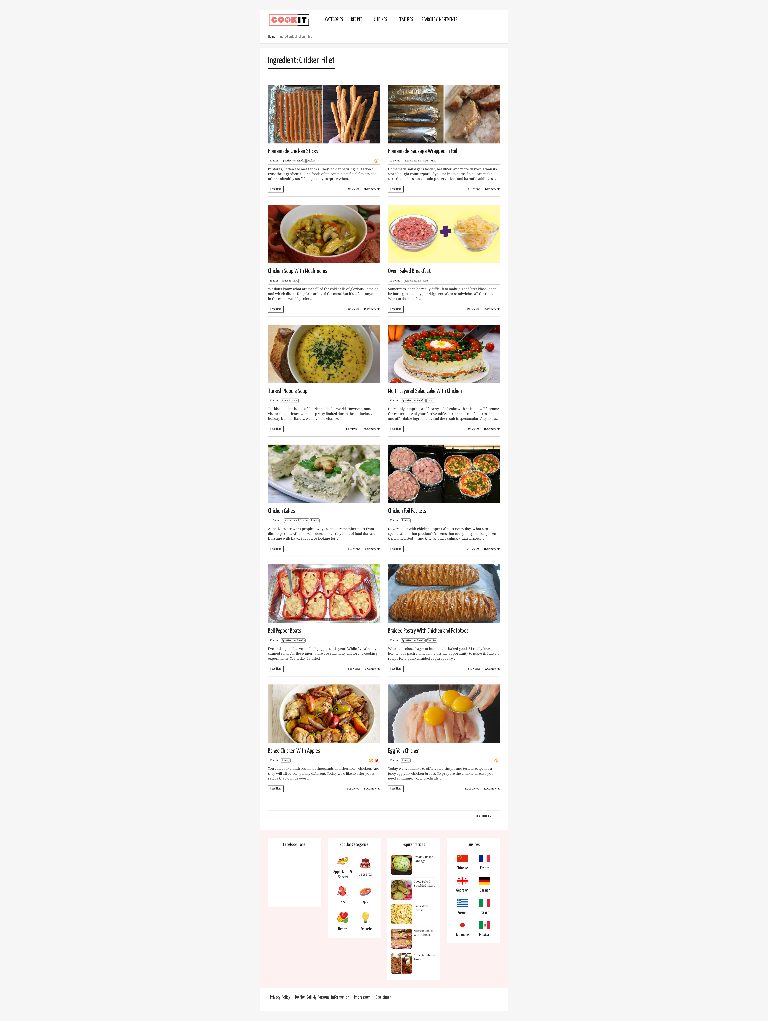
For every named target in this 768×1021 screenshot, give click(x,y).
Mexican (485, 935)
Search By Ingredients (439, 19)
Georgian (462, 890)
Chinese (462, 868)
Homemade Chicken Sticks (293, 151)
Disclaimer (383, 997)
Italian (484, 913)
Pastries (431, 640)
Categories (334, 19)
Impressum (362, 997)
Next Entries (483, 816)
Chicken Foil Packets (407, 511)
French (485, 868)
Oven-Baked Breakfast (409, 271)
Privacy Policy (280, 997)
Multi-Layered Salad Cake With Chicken (425, 391)
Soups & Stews (290, 280)
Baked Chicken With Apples (294, 751)
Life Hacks (365, 929)
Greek (462, 913)
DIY (343, 903)
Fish (365, 903)
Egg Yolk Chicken (404, 751)
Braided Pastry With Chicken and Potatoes (428, 631)
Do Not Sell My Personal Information (322, 997)
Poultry (311, 160)
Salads (430, 400)
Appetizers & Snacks (293, 160)
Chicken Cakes (281, 511)
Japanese (462, 935)
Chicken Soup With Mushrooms (297, 271)
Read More (275, 188)
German (485, 890)
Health (343, 929)
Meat (433, 160)
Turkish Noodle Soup (287, 391)
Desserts (365, 875)
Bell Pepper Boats (284, 631)
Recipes (357, 19)
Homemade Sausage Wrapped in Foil (422, 151)
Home (271, 36)
